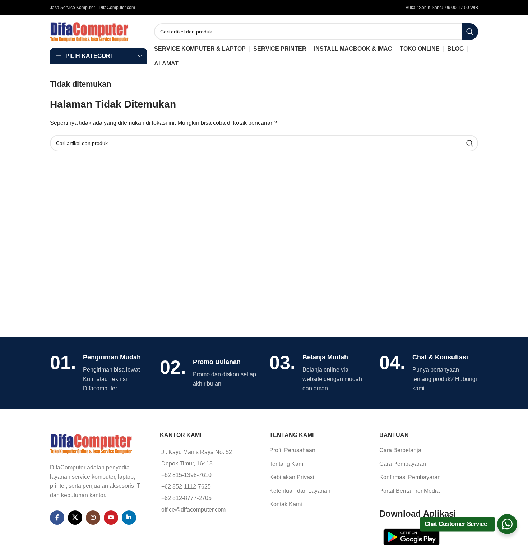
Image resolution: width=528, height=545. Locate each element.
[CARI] (470, 31)
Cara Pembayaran (402, 464)
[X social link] (75, 517)
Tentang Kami (287, 464)
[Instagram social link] (93, 517)
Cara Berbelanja (400, 450)
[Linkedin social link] (129, 517)
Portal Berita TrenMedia (409, 491)
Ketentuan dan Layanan (299, 491)
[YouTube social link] (111, 517)
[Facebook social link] (57, 517)
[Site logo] (89, 31)
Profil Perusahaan (292, 450)
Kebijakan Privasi (291, 477)
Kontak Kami (285, 504)
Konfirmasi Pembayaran (410, 477)
